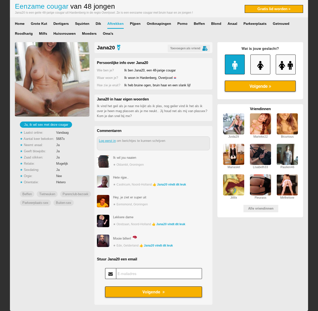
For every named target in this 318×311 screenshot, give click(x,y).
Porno (182, 24)
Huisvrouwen (64, 33)
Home (20, 24)
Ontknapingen (159, 24)
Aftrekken (115, 24)
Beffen (199, 24)
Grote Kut (39, 24)
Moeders (89, 33)
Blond (216, 24)
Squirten (82, 24)
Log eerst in (107, 141)
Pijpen (135, 24)
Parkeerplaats (255, 24)
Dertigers (61, 24)
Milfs (43, 33)
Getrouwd (281, 24)
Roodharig (24, 33)
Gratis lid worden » (273, 9)
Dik (98, 24)
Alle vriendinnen (261, 208)
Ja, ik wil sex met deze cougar (46, 124)
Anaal (232, 24)
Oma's (108, 33)
